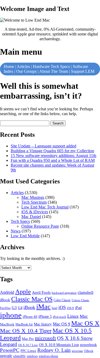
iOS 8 (70, 307)
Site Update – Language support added (43, 146)
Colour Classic (80, 300)
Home (9, 66)
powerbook (88, 345)
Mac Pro (28, 339)
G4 (20, 308)
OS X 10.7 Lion (28, 345)
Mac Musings (32, 197)
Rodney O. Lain (54, 350)
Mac (84, 316)
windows (32, 355)
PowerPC (9, 350)
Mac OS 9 (61, 324)
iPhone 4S (30, 317)
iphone (11, 315)
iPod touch (59, 316)
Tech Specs (20, 221)
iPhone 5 (45, 316)
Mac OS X (85, 323)
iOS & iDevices (34, 212)
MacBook (7, 324)
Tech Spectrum (34, 202)
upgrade (6, 356)
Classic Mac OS (32, 299)
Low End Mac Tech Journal (45, 207)
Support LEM (82, 71)
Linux (73, 316)
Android (7, 292)
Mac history (43, 324)
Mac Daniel (31, 216)
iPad (78, 307)
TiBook (88, 350)
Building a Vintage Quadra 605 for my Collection (52, 150)
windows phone (48, 355)
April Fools (41, 292)
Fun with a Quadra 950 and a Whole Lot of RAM (53, 160)
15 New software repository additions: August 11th (53, 155)
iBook (29, 307)
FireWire (5, 308)
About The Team (53, 71)
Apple (23, 291)
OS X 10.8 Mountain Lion (59, 345)
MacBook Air (24, 324)
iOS (62, 307)
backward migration (64, 292)
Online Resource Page (40, 226)
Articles (23, 66)
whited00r (19, 355)
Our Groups (26, 71)
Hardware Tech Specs (51, 66)
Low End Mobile (25, 236)
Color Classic (62, 300)
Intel (54, 307)
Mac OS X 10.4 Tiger (25, 331)
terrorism (77, 350)
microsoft (45, 338)
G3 (14, 307)
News (16, 231)
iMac (43, 307)
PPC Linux (28, 351)
